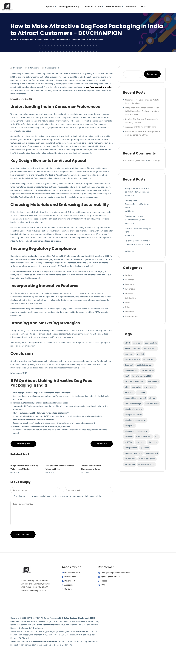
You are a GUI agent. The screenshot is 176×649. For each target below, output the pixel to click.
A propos (49, 6)
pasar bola (129, 392)
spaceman (144, 448)
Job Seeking (130, 298)
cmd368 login (149, 359)
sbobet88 (141, 392)
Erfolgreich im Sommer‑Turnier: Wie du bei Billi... (59, 467)
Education (129, 280)
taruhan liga (130, 464)
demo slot (129, 365)
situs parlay (129, 426)
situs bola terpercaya (133, 409)
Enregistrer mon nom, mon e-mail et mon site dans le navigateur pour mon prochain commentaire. (58, 496)
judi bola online (131, 370)
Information (130, 289)
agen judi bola (151, 343)
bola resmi (129, 354)
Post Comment (23, 534)
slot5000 (129, 442)
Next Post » (102, 444)
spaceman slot (152, 453)
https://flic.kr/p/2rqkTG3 (21, 99)
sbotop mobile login (133, 404)
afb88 (127, 343)
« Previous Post (23, 444)
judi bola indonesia (144, 365)
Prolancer (129, 312)
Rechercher (152, 74)
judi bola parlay (147, 370)
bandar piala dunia (132, 348)
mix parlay (136, 387)
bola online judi (150, 348)
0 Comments (33, 68)
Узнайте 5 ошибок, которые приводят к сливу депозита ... (137, 244)
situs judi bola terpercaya (135, 420)
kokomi (19, 68)
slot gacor (140, 442)
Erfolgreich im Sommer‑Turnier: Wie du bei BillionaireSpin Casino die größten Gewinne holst (142, 111)
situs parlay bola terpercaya (136, 431)
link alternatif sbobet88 (135, 381)
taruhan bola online (147, 459)
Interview (129, 293)
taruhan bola (130, 459)
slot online (152, 442)
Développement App (69, 6)
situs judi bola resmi (133, 415)
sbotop (152, 398)
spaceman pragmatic (133, 453)
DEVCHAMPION (113, 6)
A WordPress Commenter (134, 161)
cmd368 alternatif (132, 359)
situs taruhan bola (143, 437)
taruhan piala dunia (146, 464)
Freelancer (130, 284)
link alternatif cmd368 (141, 376)
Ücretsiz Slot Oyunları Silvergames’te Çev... (91, 467)
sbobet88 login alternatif (135, 398)
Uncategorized (52, 68)
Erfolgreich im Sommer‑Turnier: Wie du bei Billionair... (137, 204)
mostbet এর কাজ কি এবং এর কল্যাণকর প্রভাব (140, 127)
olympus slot (149, 387)
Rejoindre (131, 6)
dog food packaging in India (98, 87)
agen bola (137, 343)
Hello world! (154, 161)
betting (128, 275)
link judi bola (153, 381)
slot (156, 437)
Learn (127, 302)
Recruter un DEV (93, 6)
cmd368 (140, 354)
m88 (127, 387)
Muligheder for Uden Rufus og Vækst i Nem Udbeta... (24, 467)
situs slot (129, 437)
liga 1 (127, 376)
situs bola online (152, 404)
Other (127, 307)
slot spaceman (131, 448)
